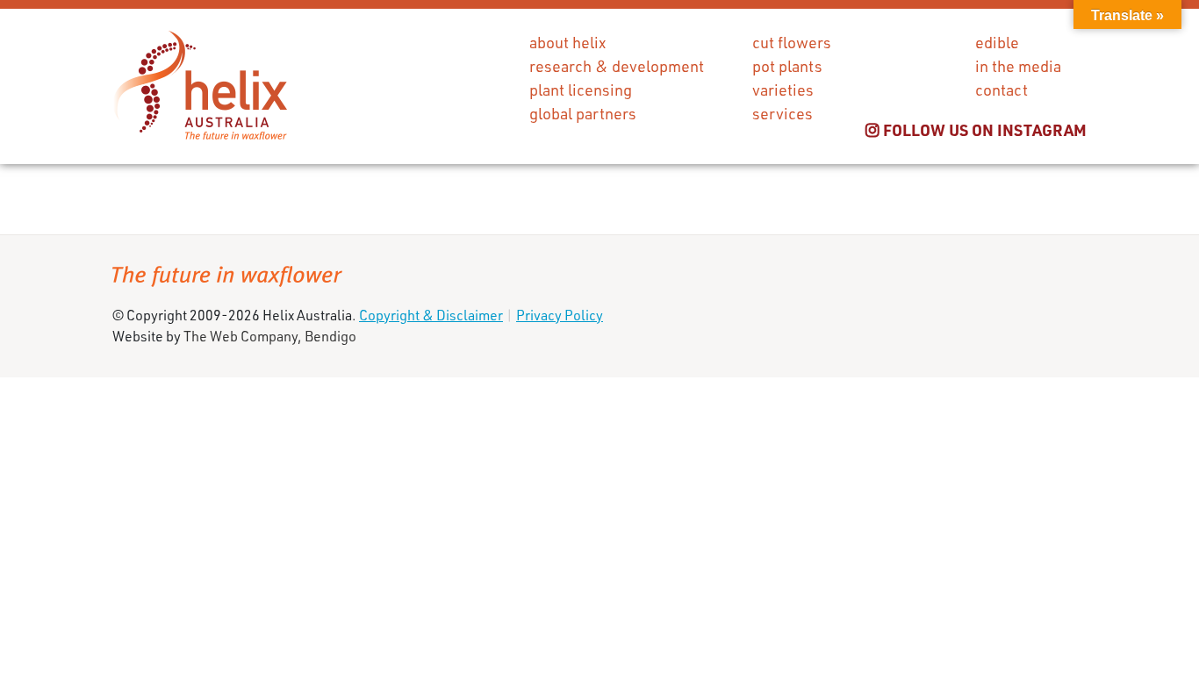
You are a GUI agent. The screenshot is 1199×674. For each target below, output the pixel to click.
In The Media (1018, 65)
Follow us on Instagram (983, 129)
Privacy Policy (559, 314)
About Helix (567, 42)
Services (782, 113)
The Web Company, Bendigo (269, 335)
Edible (997, 42)
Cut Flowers (791, 42)
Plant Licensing (580, 89)
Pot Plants (787, 65)
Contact (1001, 89)
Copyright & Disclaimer (431, 314)
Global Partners (582, 113)
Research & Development (616, 65)
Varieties (783, 89)
